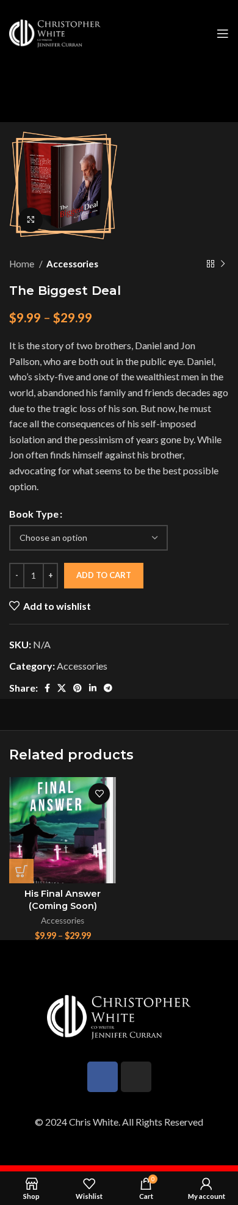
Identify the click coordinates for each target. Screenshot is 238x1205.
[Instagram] (136, 1077)
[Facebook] (102, 1077)
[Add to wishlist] (99, 794)
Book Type (34, 513)
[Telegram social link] (108, 688)
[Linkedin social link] (92, 688)
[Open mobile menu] (223, 33)
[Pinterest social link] (77, 688)
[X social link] (62, 688)
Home (22, 263)
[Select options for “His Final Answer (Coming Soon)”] (21, 871)
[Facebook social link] (47, 688)
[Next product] (223, 264)
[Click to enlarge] (30, 220)
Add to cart (103, 575)
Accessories (72, 263)
